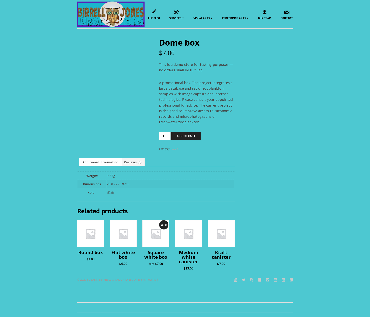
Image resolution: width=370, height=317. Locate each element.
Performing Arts (234, 18)
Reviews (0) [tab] (132, 162)
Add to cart (186, 136)
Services (175, 18)
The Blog (154, 18)
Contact (287, 18)
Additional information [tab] (100, 162)
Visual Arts (201, 18)
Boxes (174, 149)
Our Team (264, 18)
